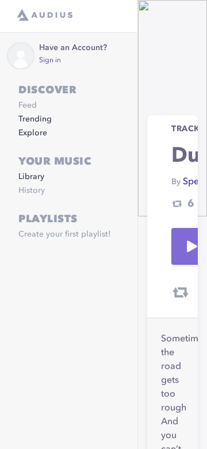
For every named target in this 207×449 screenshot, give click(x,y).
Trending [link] (35, 119)
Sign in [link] (50, 60)
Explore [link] (32, 133)
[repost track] (180, 292)
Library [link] (31, 177)
